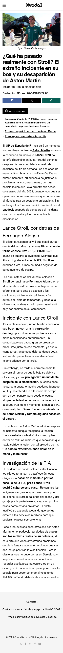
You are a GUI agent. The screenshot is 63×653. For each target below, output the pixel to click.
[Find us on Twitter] (20, 643)
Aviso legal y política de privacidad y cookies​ (32, 616)
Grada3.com (21, 637)
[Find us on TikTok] (35, 643)
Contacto (31, 601)
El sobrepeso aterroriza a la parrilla (25, 136)
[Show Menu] (4, 5)
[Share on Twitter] (31, 100)
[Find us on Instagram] (30, 643)
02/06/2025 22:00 (37, 93)
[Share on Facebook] (12, 100)
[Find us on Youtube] (39, 643)
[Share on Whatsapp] (51, 100)
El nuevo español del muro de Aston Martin (30, 131)
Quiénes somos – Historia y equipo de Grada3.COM (31, 609)
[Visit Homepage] (34, 5)
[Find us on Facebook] (25, 643)
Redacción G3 (11, 93)
